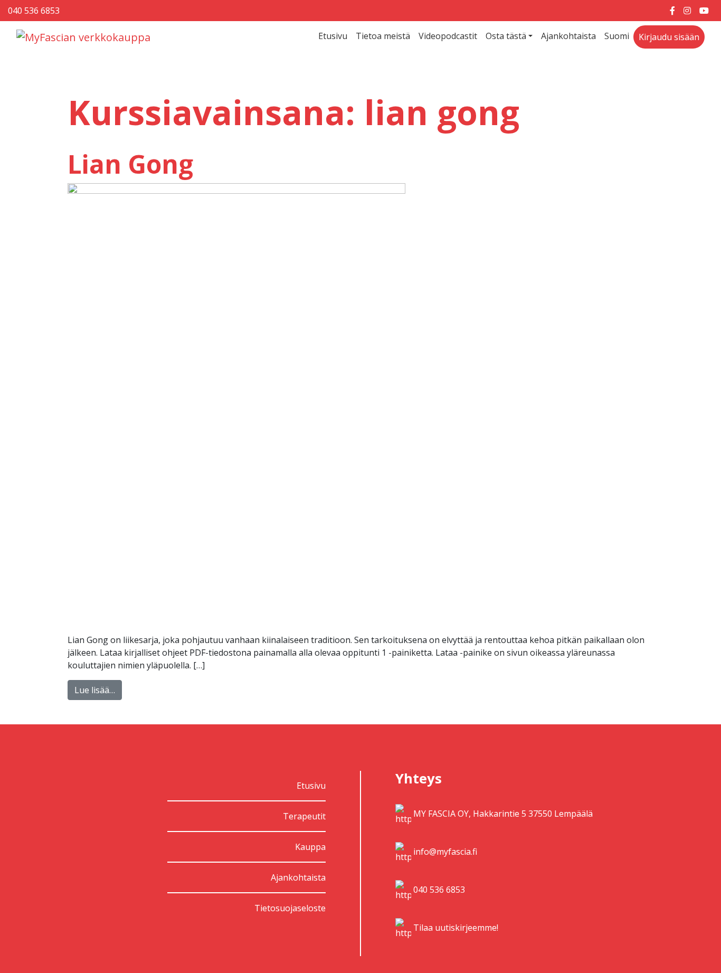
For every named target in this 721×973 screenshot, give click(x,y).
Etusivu (332, 36)
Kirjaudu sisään (669, 37)
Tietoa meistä (383, 36)
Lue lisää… (94, 690)
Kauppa (310, 847)
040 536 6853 (34, 10)
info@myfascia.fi (445, 851)
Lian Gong (130, 164)
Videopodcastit (448, 36)
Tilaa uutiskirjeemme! (455, 927)
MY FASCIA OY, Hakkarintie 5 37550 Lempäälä (503, 813)
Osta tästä (506, 36)
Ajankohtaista (568, 36)
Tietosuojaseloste (290, 908)
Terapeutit (304, 816)
